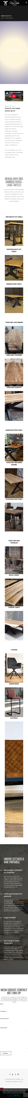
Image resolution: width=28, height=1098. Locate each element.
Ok (9, 1095)
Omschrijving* (3, 1027)
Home (2, 18)
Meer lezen (16, 1095)
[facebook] (10, 1074)
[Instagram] (18, 1074)
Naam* (1, 1004)
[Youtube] (12, 1074)
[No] (26, 1093)
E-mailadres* (3, 1011)
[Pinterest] (15, 1074)
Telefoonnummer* (4, 1018)
